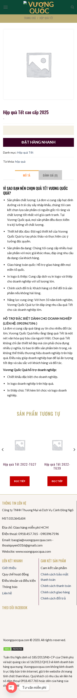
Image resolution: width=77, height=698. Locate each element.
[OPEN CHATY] (11, 687)
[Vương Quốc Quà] (39, 7)
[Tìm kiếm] (72, 7)
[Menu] (5, 7)
